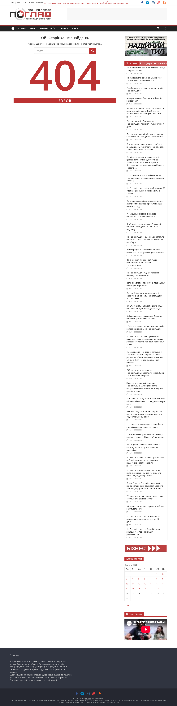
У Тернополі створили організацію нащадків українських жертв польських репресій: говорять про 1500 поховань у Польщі (145, 340)
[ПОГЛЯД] (13, 28)
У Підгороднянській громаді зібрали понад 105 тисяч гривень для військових (146, 251)
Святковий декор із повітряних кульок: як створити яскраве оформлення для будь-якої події (145, 204)
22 (157, 588)
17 (127, 588)
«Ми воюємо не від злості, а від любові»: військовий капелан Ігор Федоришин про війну (146, 401)
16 (163, 583)
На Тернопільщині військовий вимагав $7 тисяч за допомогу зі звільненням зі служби (146, 191)
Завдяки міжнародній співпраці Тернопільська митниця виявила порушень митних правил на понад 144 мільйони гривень (145, 387)
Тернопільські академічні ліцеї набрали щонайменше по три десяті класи (145, 425)
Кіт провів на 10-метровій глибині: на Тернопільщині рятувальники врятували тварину (145, 178)
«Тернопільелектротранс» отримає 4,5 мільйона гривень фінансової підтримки (145, 435)
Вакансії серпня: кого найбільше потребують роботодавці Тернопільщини (142, 263)
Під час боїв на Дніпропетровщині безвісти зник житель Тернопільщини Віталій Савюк (144, 296)
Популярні (147, 63)
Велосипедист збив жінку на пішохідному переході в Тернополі (146, 284)
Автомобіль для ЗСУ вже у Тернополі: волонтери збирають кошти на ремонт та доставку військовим (145, 414)
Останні (133, 63)
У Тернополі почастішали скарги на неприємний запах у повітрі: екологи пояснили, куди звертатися (144, 473)
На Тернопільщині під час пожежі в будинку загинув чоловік (143, 274)
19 (139, 588)
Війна (32, 28)
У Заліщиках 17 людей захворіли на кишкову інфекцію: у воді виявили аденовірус (143, 447)
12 (139, 583)
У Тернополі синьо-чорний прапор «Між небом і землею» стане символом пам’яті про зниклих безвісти (145, 460)
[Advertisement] (117, 14)
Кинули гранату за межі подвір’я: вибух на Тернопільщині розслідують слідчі (145, 307)
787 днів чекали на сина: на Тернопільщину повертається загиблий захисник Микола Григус (87, 2)
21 (151, 588)
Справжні (63, 28)
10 (127, 583)
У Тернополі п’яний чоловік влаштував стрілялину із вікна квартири (145, 497)
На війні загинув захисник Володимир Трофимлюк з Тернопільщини (144, 79)
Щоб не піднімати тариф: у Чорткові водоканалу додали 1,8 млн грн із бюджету (144, 227)
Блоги (75, 28)
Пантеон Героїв (47, 28)
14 (151, 583)
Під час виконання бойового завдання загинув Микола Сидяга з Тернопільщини (146, 135)
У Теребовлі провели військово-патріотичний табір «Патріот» (142, 215)
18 (133, 588)
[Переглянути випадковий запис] (164, 28)
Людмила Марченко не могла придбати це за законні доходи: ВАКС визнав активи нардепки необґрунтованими (145, 111)
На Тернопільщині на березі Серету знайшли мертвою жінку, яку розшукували (143, 532)
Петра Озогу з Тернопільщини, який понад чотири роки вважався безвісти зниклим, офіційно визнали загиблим (145, 486)
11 (133, 583)
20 (145, 588)
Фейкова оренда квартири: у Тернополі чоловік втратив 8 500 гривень (145, 317)
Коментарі (161, 63)
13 (145, 583)
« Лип (126, 605)
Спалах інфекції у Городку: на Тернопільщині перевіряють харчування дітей (145, 124)
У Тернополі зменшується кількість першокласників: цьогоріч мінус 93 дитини (143, 519)
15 (157, 583)
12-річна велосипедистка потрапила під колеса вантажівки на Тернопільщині (145, 327)
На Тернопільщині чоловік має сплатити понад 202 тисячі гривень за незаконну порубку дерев (145, 240)
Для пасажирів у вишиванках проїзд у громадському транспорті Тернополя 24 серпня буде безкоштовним (146, 147)
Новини (22, 28)
